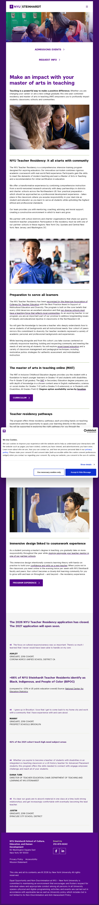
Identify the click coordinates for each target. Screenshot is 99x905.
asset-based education (68, 346)
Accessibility (31, 859)
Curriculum (20, 397)
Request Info (48, 59)
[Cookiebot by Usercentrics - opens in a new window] (85, 431)
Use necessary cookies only (49, 472)
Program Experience (24, 583)
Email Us (57, 841)
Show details (86, 464)
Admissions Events (48, 49)
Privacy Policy (16, 859)
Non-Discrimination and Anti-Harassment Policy (48, 895)
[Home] (25, 6)
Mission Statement (18, 862)
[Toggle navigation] (87, 6)
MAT (42, 380)
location (81, 389)
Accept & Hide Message (81, 472)
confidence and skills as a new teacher (49, 565)
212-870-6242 (60, 844)
